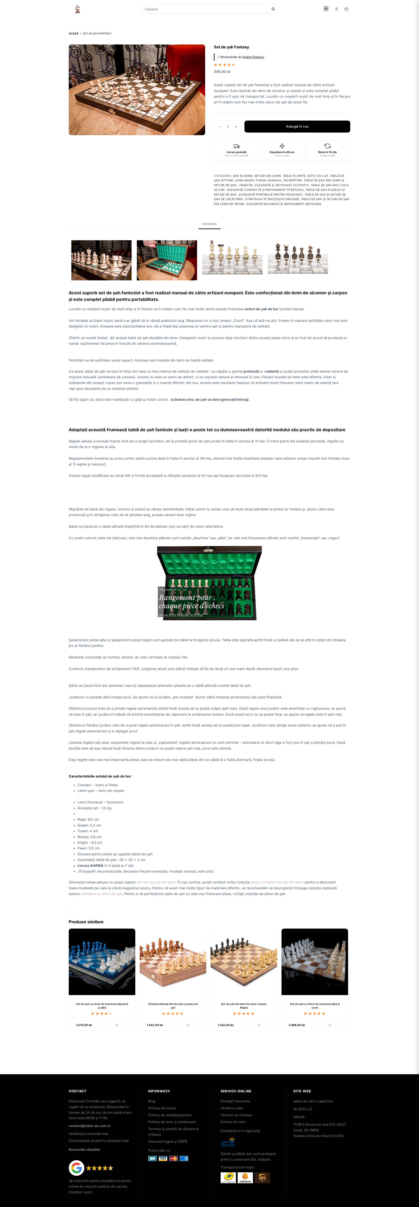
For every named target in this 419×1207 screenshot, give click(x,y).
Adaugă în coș (297, 126)
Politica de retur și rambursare (172, 1122)
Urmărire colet (232, 1108)
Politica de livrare (162, 1108)
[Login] (336, 9)
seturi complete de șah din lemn (277, 882)
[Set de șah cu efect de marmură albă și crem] (315, 962)
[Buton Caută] (273, 9)
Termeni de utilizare (236, 1115)
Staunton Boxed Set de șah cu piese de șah (173, 1005)
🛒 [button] (117, 1025)
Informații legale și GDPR (167, 1141)
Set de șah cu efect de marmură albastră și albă (102, 1005)
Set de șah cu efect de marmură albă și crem (315, 1005)
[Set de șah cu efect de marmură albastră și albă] (102, 962)
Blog (151, 1101)
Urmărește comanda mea (88, 1134)
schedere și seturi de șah (101, 894)
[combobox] (207, 9)
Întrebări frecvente (235, 1101)
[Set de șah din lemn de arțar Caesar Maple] (244, 962)
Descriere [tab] (209, 224)
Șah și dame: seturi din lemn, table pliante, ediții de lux (280, 175)
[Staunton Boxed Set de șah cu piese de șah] (173, 962)
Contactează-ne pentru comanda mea (99, 1141)
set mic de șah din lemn (156, 882)
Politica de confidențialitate (170, 1115)
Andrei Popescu (253, 57)
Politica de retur (233, 1122)
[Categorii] (326, 9)
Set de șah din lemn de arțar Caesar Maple (244, 1005)
